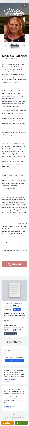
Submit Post (14, 361)
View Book (8, 309)
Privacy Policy (10, 419)
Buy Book (16, 309)
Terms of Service (19, 419)
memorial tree (21, 250)
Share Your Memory (10, 334)
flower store (20, 253)
